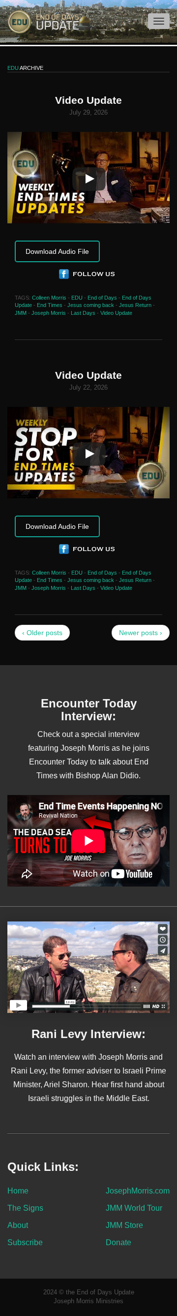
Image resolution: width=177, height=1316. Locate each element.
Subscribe (25, 1242)
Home (18, 1190)
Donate (118, 1242)
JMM (21, 313)
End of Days (102, 298)
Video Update (116, 313)
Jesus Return (135, 305)
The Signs (25, 1207)
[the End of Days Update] (39, 21)
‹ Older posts (42, 633)
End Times (49, 305)
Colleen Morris (49, 298)
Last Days (83, 313)
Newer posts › (140, 633)
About (17, 1225)
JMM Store (124, 1225)
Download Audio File (57, 251)
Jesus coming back (90, 305)
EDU (77, 298)
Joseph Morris (48, 313)
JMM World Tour (134, 1207)
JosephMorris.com (138, 1190)
